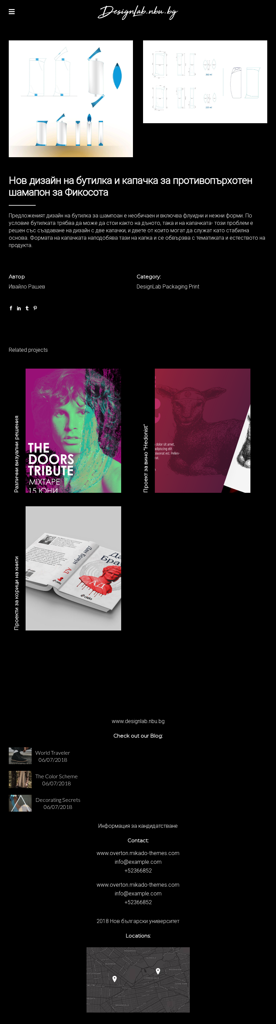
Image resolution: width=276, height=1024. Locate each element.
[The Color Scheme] (20, 779)
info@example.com (138, 862)
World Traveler (52, 752)
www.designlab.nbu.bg (138, 721)
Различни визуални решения (16, 454)
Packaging (175, 286)
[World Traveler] (20, 755)
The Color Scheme (56, 776)
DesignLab (149, 286)
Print (194, 286)
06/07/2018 (53, 759)
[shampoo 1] (71, 98)
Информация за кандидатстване (138, 826)
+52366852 (138, 870)
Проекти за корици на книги (16, 593)
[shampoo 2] (205, 81)
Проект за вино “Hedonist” (145, 458)
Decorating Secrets (57, 799)
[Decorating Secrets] (20, 803)
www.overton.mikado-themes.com (138, 853)
